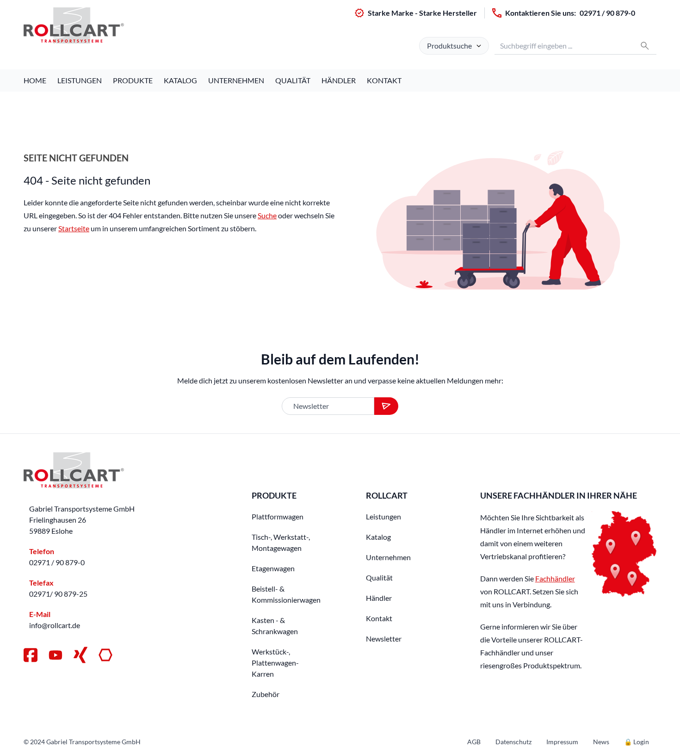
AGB (474, 742)
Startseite (73, 228)
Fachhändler (555, 578)
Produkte (133, 80)
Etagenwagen (273, 568)
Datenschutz (513, 742)
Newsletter (384, 638)
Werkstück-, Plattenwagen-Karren (275, 662)
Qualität (292, 80)
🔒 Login (636, 742)
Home (35, 80)
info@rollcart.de (54, 625)
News (601, 742)
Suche (267, 215)
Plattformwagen (277, 516)
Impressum (562, 742)
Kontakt (384, 80)
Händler (338, 80)
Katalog (180, 80)
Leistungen (79, 80)
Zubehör (265, 694)
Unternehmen (236, 80)
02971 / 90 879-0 (607, 12)
